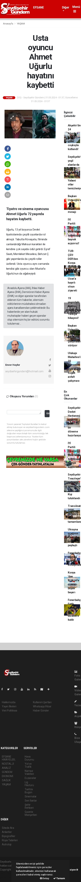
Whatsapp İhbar (42, 706)
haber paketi (7, 873)
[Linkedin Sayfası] (30, 689)
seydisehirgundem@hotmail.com (24, 371)
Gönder (48, 413)
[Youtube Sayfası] (23, 689)
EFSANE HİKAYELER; (41, 9)
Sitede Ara (8, 827)
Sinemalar (31, 796)
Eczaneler (30, 778)
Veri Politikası (9, 710)
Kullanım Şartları (42, 702)
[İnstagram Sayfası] (16, 689)
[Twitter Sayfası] (10, 689)
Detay (45, 878)
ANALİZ (6, 767)
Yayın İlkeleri (9, 706)
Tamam (60, 878)
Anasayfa (8, 23)
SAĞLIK (6, 780)
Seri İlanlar (31, 800)
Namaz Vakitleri (29, 772)
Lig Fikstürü (29, 784)
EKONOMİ (7, 776)
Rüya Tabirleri (10, 840)
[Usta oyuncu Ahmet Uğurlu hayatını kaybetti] (30, 123)
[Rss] (36, 689)
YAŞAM (21, 23)
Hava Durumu (29, 758)
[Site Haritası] (43, 689)
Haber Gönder (41, 710)
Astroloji (6, 844)
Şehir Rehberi (29, 806)
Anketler (7, 831)
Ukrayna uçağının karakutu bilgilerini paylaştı (73, 537)
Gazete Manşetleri (31, 813)
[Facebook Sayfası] (3, 689)
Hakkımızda (8, 702)
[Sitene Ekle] (50, 689)
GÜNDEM (7, 772)
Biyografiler (8, 836)
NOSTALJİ (8, 763)
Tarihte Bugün (29, 791)
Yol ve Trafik (28, 765)
